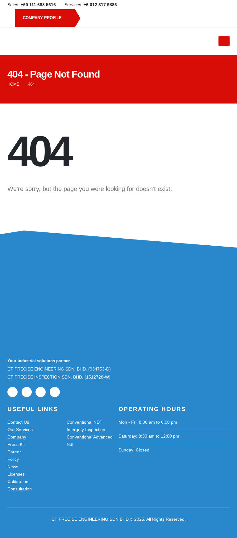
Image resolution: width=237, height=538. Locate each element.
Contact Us (18, 422)
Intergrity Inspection (86, 429)
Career (14, 451)
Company (16, 436)
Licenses (16, 474)
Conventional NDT (84, 422)
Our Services (20, 429)
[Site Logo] (109, 41)
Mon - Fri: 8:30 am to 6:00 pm (147, 422)
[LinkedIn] (214, 4)
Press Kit (16, 444)
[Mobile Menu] (224, 41)
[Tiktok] (225, 4)
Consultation (19, 488)
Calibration (17, 481)
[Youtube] (204, 4)
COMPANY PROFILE (43, 17)
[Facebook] (194, 4)
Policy (13, 459)
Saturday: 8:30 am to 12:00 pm (148, 436)
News (12, 466)
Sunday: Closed (133, 449)
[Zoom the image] (38, 291)
